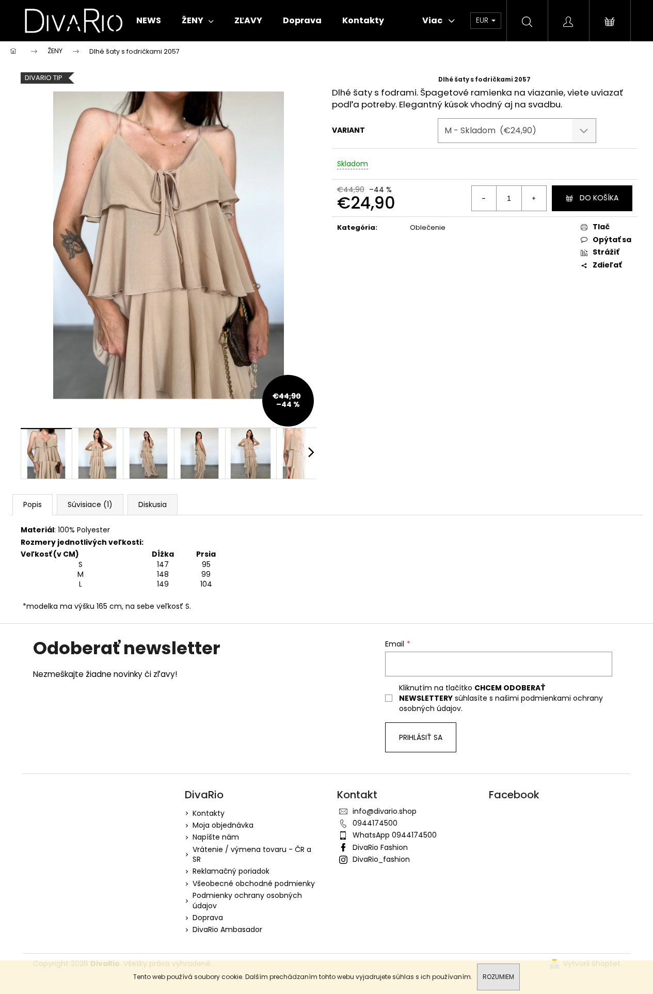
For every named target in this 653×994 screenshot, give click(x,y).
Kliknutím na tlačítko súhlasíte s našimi (501, 698)
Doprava (208, 917)
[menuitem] (148, 20)
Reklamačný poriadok (231, 871)
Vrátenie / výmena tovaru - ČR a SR (252, 854)
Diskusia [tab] (152, 504)
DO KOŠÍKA (599, 198)
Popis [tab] (32, 504)
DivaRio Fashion (380, 847)
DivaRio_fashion (381, 859)
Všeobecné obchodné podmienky (254, 883)
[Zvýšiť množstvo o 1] (533, 198)
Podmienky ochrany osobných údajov (247, 900)
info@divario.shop (385, 811)
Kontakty (209, 813)
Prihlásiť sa (420, 737)
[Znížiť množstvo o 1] (484, 198)
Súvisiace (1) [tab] (90, 504)
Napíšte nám (216, 837)
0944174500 (375, 823)
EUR (483, 20)
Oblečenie (427, 227)
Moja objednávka (223, 825)
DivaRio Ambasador (227, 929)
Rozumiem (498, 976)
